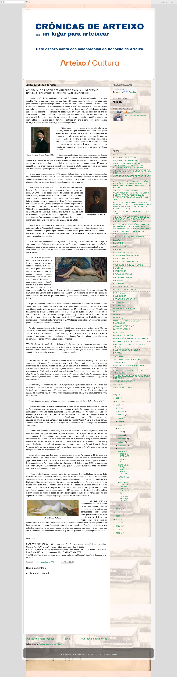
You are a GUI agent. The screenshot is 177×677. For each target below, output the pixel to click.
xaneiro (121, 411)
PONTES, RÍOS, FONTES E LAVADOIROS (130, 339)
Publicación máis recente (40, 638)
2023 (118, 523)
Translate (132, 92)
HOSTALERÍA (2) (120, 305)
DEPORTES (118, 268)
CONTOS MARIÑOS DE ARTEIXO (127, 256)
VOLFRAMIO (118, 384)
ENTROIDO (118, 280)
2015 (118, 401)
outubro (121, 442)
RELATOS (117, 353)
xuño (120, 428)
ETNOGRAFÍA (119, 284)
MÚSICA (116, 315)
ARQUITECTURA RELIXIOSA (125, 161)
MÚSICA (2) (118, 318)
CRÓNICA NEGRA (120, 259)
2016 (118, 405)
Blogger (114, 654)
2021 (118, 516)
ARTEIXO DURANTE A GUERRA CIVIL (129, 237)
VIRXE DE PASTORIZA (122, 387)
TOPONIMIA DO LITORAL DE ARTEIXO (129, 359)
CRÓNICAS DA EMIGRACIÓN (125, 262)
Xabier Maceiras (134, 112)
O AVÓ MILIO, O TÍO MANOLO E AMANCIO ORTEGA (123, 469)
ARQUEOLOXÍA (119, 154)
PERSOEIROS (119, 332)
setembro (122, 439)
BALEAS (116, 240)
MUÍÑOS (117, 312)
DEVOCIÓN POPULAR (122, 274)
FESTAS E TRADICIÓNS (123, 287)
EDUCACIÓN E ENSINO (123, 277)
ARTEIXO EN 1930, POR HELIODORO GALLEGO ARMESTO (129, 233)
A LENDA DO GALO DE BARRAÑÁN (123, 454)
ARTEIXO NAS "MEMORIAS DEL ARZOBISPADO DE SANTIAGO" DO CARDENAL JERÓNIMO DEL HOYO (128, 166)
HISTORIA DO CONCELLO (124, 299)
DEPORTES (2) (119, 271)
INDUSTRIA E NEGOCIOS (124, 309)
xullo (120, 432)
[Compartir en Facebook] (70, 562)
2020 (118, 513)
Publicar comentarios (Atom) (50, 644)
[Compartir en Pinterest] (72, 562)
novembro (122, 445)
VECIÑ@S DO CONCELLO (124, 381)
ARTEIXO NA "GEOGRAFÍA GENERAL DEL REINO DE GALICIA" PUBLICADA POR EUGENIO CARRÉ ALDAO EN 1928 (131, 219)
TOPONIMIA (118, 356)
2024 (118, 526)
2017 (118, 408)
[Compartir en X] (67, 562)
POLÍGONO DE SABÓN (123, 335)
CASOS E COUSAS (121, 246)
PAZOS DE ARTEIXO (121, 329)
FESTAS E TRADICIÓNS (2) (124, 290)
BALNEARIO (118, 243)
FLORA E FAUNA (120, 293)
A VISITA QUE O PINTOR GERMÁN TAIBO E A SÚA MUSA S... (123, 487)
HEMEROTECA (119, 296)
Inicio (67, 638)
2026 (118, 533)
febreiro (121, 415)
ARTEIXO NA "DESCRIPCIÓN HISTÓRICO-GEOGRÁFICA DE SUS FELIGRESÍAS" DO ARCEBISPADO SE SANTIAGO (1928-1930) (131, 226)
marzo (121, 418)
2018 (118, 506)
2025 (118, 530)
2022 (118, 519)
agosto (121, 435)
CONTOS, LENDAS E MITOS (125, 252)
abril (120, 422)
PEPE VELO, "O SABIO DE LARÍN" (123, 498)
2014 (118, 398)
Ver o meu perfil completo (135, 115)
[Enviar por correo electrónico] (62, 562)
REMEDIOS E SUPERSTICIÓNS (126, 350)
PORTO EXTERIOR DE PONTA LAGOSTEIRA (132, 342)
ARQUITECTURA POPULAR (124, 157)
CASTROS (117, 249)
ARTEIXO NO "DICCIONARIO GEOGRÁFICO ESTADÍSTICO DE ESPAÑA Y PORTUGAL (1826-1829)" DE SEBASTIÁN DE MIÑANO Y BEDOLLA (131, 184)
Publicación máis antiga (94, 638)
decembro (122, 449)
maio (120, 425)
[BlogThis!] (65, 562)
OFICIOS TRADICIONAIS (123, 326)
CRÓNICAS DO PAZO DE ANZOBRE (128, 265)
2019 (118, 509)
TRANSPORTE (119, 362)
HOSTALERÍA (119, 302)
